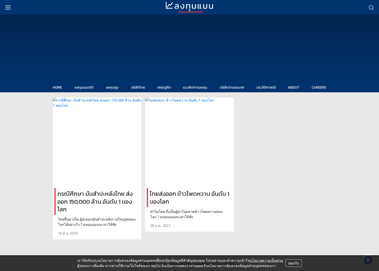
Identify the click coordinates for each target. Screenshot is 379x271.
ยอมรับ (293, 263)
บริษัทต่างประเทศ (232, 87)
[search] (371, 7)
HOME (57, 87)
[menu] (8, 7)
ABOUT (293, 87)
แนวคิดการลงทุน (195, 87)
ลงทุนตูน (112, 87)
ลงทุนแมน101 (84, 87)
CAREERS (319, 87)
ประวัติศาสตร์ (266, 87)
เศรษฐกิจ (164, 87)
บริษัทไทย (138, 87)
